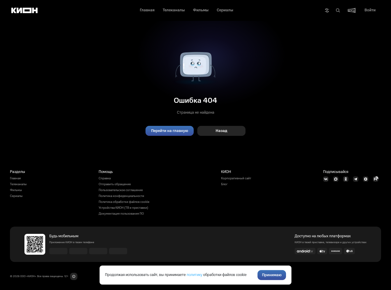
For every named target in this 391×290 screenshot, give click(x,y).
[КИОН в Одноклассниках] (347, 179)
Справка (105, 178)
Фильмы (16, 190)
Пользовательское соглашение (121, 190)
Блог (224, 184)
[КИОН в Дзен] (367, 179)
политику (194, 275)
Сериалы (16, 196)
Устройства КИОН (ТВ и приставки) (123, 208)
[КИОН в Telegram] (357, 179)
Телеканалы (18, 184)
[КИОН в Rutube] (377, 179)
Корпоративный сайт (236, 178)
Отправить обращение (115, 184)
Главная (15, 178)
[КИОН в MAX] (337, 179)
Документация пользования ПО (121, 214)
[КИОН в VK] (327, 179)
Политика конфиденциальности (121, 196)
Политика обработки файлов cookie (124, 202)
